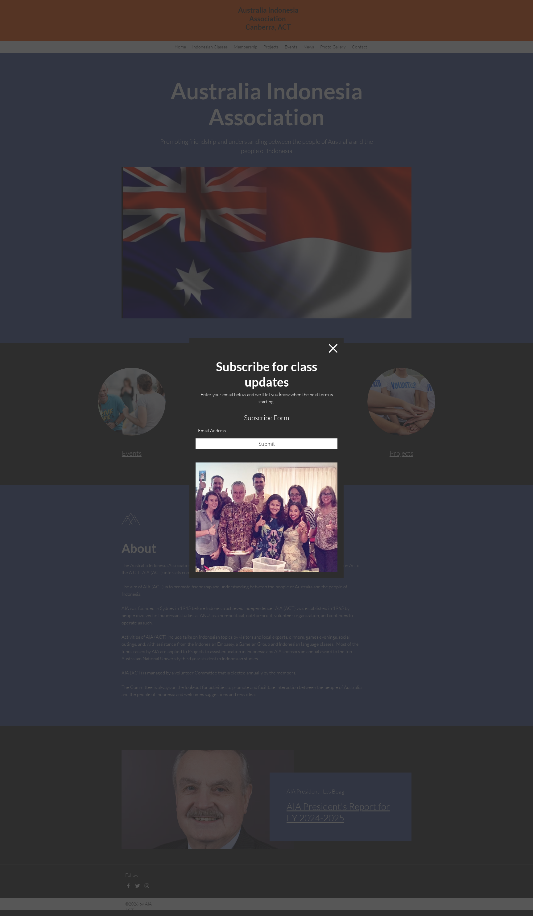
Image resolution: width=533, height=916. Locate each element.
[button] (333, 348)
